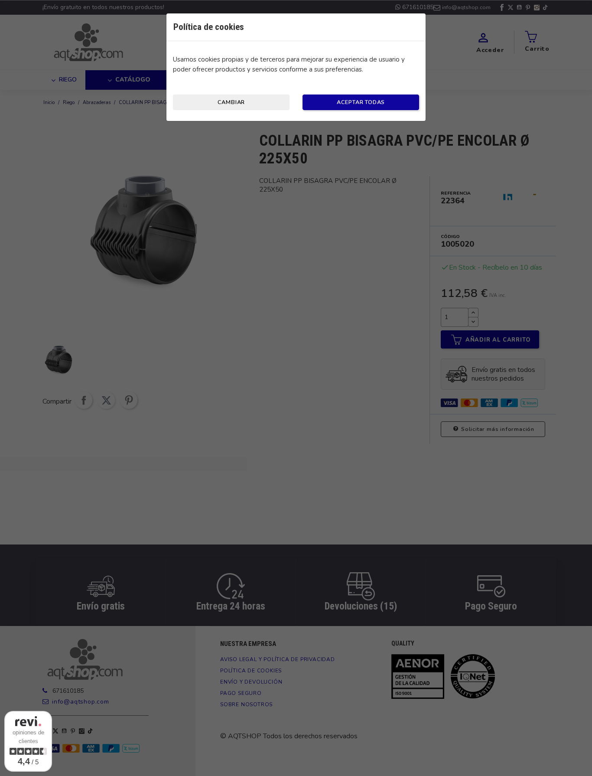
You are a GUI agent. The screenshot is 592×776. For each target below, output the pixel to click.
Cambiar (231, 102)
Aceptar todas (361, 102)
